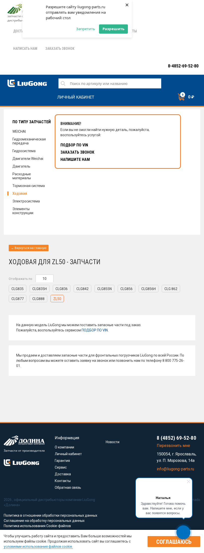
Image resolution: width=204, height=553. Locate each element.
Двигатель (21, 166)
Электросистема (26, 201)
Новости (112, 442)
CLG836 (61, 289)
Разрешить (113, 28)
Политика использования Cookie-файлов (37, 526)
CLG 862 (170, 289)
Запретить (85, 28)
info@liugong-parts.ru (175, 469)
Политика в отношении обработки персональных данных (50, 515)
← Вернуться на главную (28, 248)
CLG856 (126, 289)
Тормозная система (28, 186)
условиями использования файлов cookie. (38, 547)
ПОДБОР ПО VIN (95, 330)
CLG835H (39, 289)
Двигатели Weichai (27, 159)
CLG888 (38, 299)
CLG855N (104, 289)
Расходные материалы (21, 176)
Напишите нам (75, 159)
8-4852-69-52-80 (183, 65)
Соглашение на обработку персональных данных (44, 521)
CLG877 (17, 299)
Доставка (63, 474)
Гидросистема (24, 151)
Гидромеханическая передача (29, 141)
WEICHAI (19, 131)
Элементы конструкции (22, 211)
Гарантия (62, 461)
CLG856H (148, 289)
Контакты (63, 481)
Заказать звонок (77, 152)
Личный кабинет (75, 96)
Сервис (61, 467)
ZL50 (57, 299)
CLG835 (17, 289)
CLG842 (82, 289)
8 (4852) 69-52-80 (176, 438)
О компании (64, 447)
